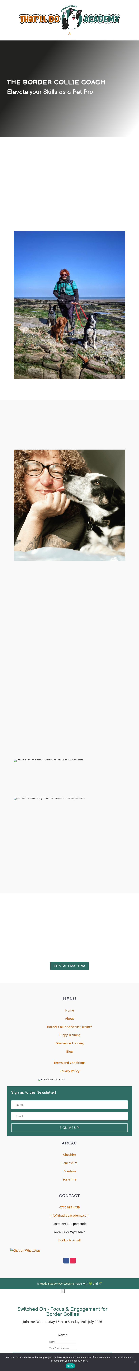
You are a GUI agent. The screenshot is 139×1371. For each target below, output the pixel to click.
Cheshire (69, 1155)
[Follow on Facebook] (66, 1260)
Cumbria (69, 1171)
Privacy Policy (69, 1071)
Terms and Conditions (69, 1063)
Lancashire (69, 1163)
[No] (134, 1362)
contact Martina (69, 966)
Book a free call (69, 1240)
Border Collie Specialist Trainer (69, 1027)
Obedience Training (69, 1043)
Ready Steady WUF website (56, 1283)
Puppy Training (69, 1035)
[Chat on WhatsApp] (71, 1250)
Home (69, 1010)
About (69, 1018)
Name (62, 1335)
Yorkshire (69, 1179)
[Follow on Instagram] (73, 1260)
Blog (69, 1051)
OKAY (70, 1366)
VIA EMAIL (21, 921)
